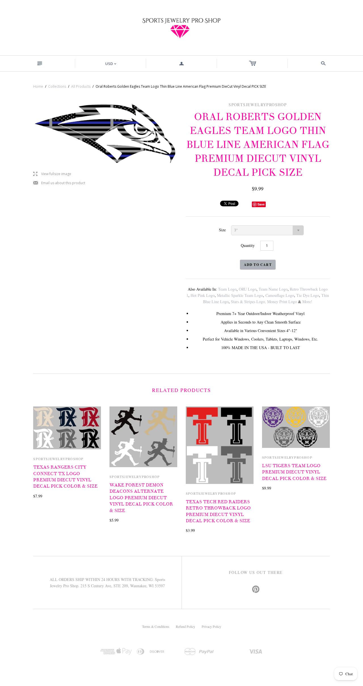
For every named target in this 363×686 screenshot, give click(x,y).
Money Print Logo (282, 301)
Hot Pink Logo (203, 295)
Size (222, 229)
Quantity (248, 245)
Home (38, 86)
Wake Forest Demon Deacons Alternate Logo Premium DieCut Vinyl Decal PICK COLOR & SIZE (141, 497)
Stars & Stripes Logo (248, 301)
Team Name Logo (273, 289)
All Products (80, 86)
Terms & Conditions (155, 626)
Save (261, 204)
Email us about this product (59, 183)
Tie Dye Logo (307, 295)
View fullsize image (52, 174)
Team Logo (227, 289)
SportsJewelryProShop (58, 458)
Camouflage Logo (279, 295)
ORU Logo (247, 289)
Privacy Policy (211, 626)
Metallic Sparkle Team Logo (240, 295)
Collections (57, 86)
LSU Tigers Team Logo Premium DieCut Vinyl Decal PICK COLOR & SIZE (294, 472)
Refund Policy (185, 626)
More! (307, 301)
